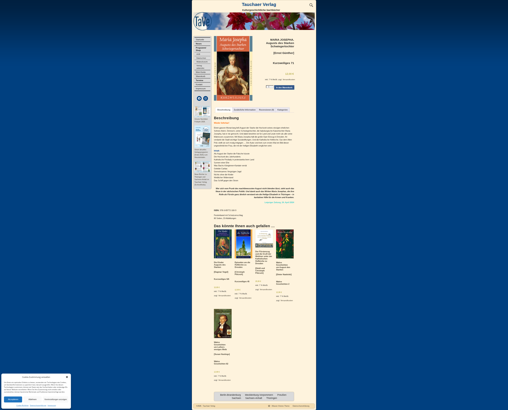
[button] (67, 377)
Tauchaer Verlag (259, 4)
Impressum (52, 405)
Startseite (200, 39)
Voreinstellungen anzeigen (55, 399)
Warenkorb (200, 76)
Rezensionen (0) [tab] (266, 110)
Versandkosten (289, 80)
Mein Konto (201, 72)
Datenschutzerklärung (38, 405)
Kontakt (199, 84)
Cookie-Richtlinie (22, 405)
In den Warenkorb (284, 87)
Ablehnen (32, 399)
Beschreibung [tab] (223, 110)
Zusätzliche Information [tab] (245, 110)
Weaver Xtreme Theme (280, 406)
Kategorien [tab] (282, 110)
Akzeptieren (13, 399)
